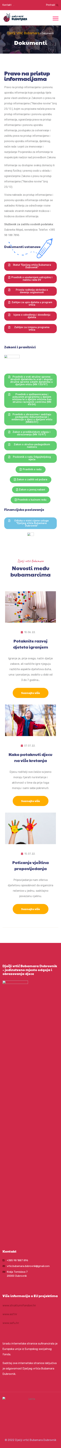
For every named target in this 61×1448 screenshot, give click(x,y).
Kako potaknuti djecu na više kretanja (30, 757)
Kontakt (7, 5)
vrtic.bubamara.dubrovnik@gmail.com (28, 1266)
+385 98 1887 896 (17, 1260)
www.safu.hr (11, 1323)
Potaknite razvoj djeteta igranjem (30, 644)
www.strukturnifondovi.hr (19, 1305)
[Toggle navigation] (55, 17)
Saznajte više (30, 693)
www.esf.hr (10, 1314)
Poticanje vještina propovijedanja (30, 865)
